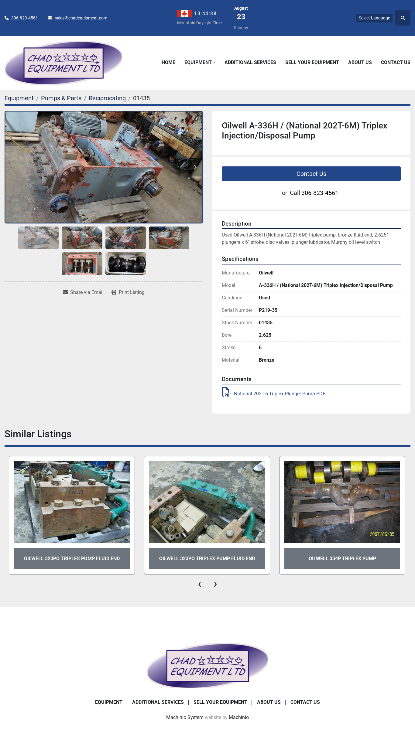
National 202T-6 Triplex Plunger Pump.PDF (279, 394)
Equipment (198, 62)
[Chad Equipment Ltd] (207, 665)
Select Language (374, 17)
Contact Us (395, 62)
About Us (360, 62)
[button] (199, 62)
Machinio (239, 717)
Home (168, 62)
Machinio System (185, 717)
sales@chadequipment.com (81, 17)
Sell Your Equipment (312, 62)
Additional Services (250, 62)
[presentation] (199, 583)
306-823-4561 (24, 17)
